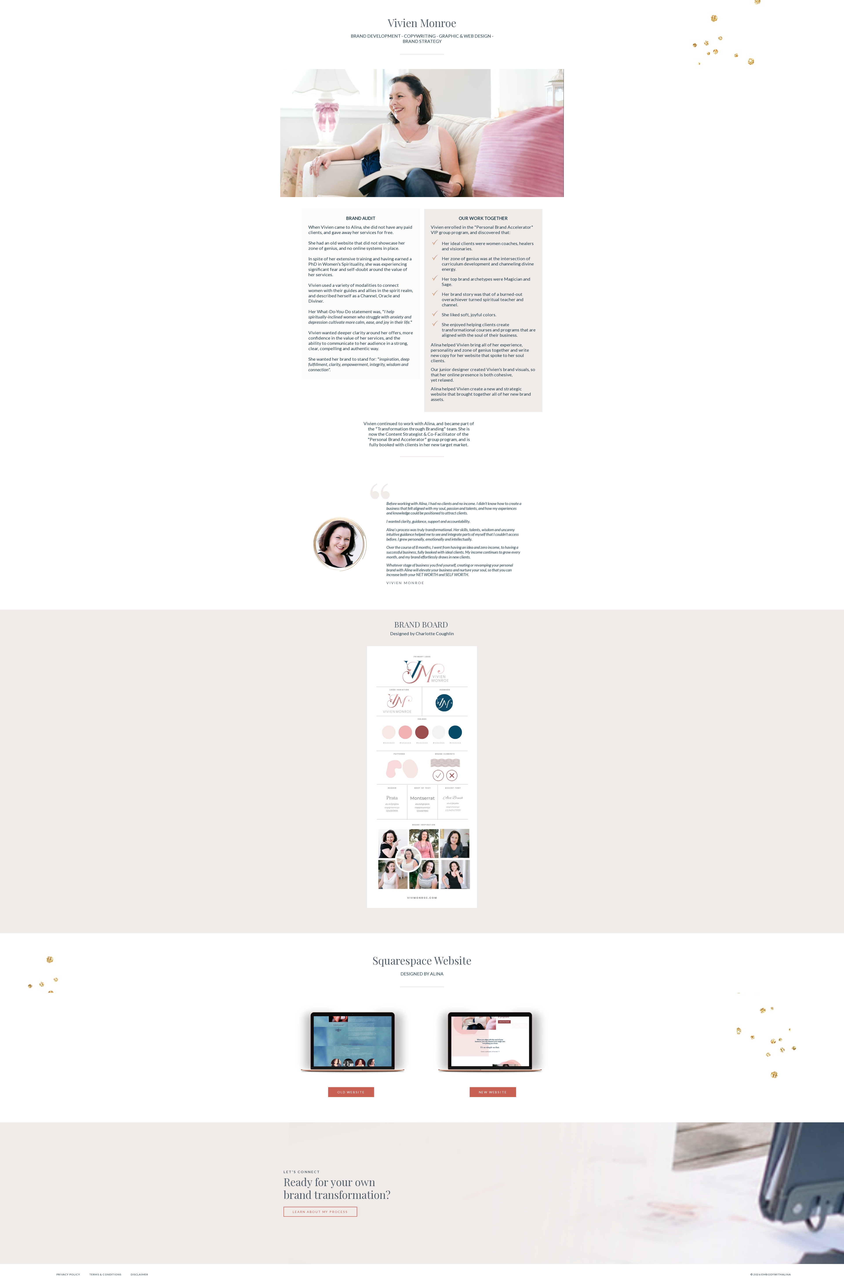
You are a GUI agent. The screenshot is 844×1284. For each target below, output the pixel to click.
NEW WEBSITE (493, 1092)
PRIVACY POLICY (68, 1274)
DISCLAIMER (139, 1274)
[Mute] (417, 1075)
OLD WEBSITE (351, 1092)
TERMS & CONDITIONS (105, 1274)
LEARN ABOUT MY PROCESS (320, 1212)
